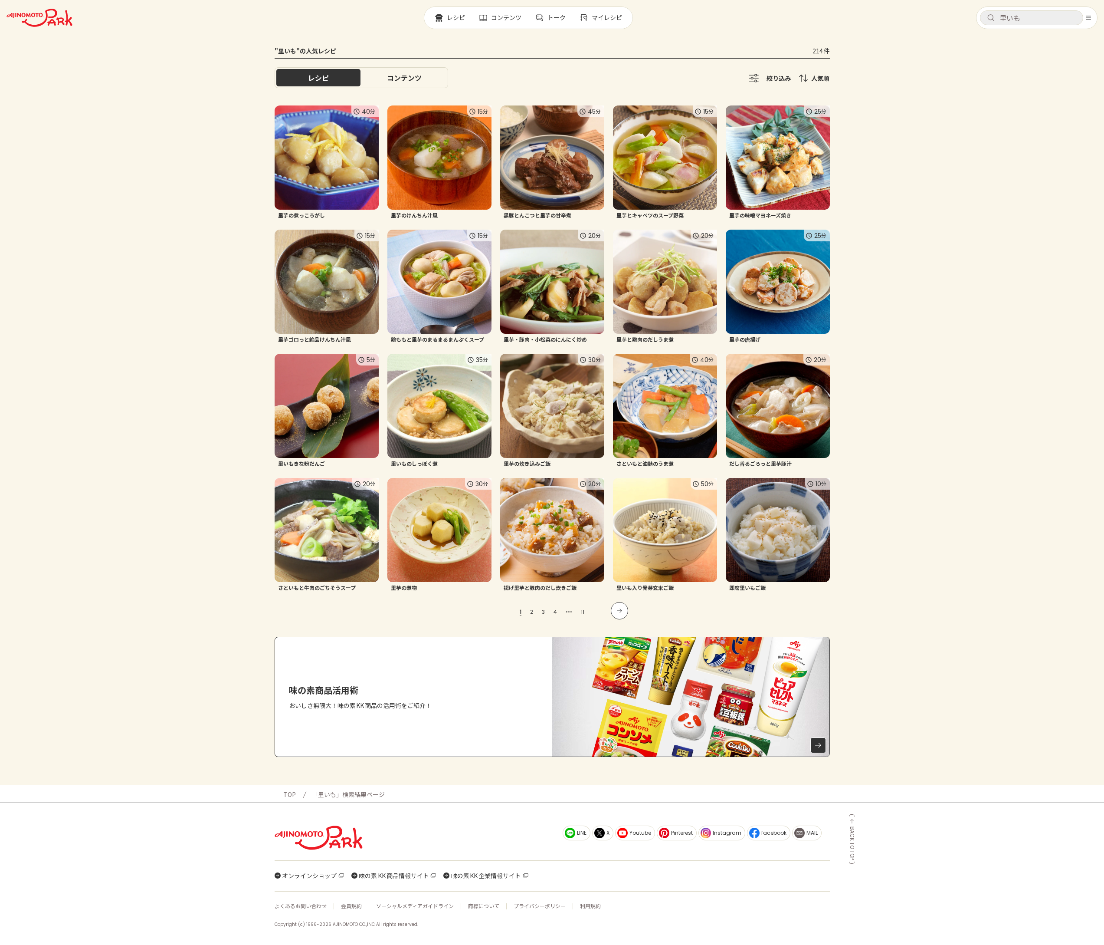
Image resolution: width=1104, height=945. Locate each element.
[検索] (991, 18)
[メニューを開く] (1088, 18)
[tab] (404, 77)
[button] (1031, 17)
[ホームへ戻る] (39, 18)
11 (582, 612)
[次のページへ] (619, 610)
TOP (289, 794)
